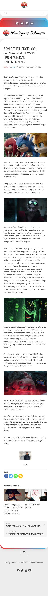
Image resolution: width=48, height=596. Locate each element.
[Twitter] (22, 23)
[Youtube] (32, 23)
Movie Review (9, 67)
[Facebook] (17, 23)
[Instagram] (27, 23)
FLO (39, 67)
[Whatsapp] (16, 476)
